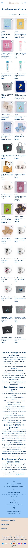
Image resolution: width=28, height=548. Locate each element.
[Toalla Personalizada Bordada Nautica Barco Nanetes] (7, 127)
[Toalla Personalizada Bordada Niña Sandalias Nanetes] (7, 46)
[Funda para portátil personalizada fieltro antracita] (7, 310)
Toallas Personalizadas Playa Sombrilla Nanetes (20, 95)
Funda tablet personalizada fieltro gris (20, 339)
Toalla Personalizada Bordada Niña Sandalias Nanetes (6, 55)
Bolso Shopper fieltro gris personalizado (20, 156)
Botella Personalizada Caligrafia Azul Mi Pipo (7, 75)
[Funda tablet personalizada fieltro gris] (21, 330)
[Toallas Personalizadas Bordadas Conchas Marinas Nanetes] (7, 209)
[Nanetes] (13, 2)
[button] (2, 3)
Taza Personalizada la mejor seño (7, 259)
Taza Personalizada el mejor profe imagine (20, 239)
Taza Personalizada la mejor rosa (7, 278)
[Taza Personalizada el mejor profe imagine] (21, 231)
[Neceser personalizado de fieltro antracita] (7, 148)
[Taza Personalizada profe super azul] (7, 187)
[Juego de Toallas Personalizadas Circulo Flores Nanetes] (7, 107)
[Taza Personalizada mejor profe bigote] (21, 270)
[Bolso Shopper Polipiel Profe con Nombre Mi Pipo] (7, 167)
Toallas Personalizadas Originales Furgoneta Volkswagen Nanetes (20, 34)
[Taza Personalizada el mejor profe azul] (21, 251)
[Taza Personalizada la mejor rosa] (7, 270)
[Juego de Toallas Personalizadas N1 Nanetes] (7, 231)
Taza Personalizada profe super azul (6, 195)
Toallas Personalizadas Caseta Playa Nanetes (21, 116)
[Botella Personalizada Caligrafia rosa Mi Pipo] (21, 46)
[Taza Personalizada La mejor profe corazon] (7, 289)
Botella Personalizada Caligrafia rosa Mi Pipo (20, 55)
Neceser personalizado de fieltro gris (7, 94)
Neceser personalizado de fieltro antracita (7, 156)
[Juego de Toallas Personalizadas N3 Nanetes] (21, 127)
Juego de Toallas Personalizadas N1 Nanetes (6, 240)
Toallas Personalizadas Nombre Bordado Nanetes (5, 34)
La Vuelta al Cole (19, 474)
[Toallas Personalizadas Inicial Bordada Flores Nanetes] (21, 187)
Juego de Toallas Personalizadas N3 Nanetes (19, 136)
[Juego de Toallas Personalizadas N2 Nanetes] (21, 209)
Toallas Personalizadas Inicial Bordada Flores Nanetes (20, 197)
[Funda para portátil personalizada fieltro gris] (21, 289)
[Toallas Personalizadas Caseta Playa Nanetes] (21, 107)
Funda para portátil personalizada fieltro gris (20, 298)
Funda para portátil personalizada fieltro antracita (7, 318)
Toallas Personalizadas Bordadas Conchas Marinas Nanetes (6, 219)
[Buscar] (21, 2)
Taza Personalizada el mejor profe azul (20, 259)
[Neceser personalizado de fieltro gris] (7, 86)
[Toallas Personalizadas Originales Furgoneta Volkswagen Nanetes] (21, 24)
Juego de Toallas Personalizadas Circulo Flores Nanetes (7, 116)
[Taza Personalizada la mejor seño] (7, 251)
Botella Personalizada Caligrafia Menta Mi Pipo (20, 75)
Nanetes (14, 391)
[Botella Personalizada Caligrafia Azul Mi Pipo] (7, 66)
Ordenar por (23, 14)
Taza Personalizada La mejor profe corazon (7, 297)
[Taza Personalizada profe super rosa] (21, 167)
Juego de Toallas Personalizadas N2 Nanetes (19, 218)
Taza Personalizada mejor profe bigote (20, 278)
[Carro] (25, 2)
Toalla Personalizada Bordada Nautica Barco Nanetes (6, 136)
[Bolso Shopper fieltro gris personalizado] (21, 148)
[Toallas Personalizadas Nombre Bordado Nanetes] (7, 24)
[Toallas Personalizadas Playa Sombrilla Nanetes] (21, 86)
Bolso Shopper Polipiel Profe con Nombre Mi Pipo (7, 176)
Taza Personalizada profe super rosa (20, 175)
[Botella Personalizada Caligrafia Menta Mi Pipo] (21, 66)
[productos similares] (11, 19)
